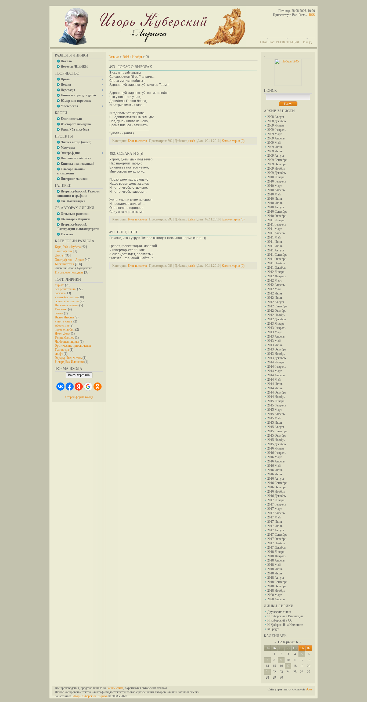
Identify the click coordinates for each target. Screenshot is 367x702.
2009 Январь (275, 125)
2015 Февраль (276, 405)
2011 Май (273, 237)
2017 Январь (275, 500)
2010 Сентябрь (277, 211)
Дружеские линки (279, 612)
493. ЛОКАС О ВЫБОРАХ (130, 67)
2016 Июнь (274, 470)
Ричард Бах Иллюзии (69, 362)
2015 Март (274, 410)
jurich (191, 141)
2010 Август (275, 207)
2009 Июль (274, 151)
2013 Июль (274, 345)
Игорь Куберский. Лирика (90, 696)
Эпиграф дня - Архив (69, 260)
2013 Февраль (276, 328)
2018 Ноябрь (276, 590)
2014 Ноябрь (276, 397)
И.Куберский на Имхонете (285, 625)
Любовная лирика (67, 341)
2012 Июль (274, 298)
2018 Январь (275, 552)
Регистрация (287, 42)
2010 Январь (275, 177)
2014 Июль (274, 388)
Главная (267, 42)
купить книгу (64, 321)
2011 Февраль (276, 224)
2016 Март (274, 457)
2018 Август (275, 578)
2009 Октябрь (276, 164)
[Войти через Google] (88, 386)
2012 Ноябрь (276, 315)
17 (288, 666)
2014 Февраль (276, 366)
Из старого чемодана (69, 272)
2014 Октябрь (276, 392)
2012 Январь (275, 272)
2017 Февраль (276, 504)
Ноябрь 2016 (288, 642)
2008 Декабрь (276, 121)
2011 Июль (274, 246)
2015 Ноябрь (276, 440)
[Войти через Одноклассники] (97, 386)
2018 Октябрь (276, 586)
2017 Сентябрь (277, 534)
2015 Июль (274, 422)
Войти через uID (79, 375)
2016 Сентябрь (277, 483)
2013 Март (274, 332)
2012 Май (273, 289)
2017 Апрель (276, 513)
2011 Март (274, 229)
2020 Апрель (276, 599)
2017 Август (275, 530)
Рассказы (61, 309)
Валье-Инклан (64, 317)
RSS (312, 15)
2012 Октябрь (276, 311)
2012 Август (275, 302)
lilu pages (273, 629)
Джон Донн (62, 333)
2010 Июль (274, 203)
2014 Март (274, 371)
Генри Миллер (64, 337)
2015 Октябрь (276, 435)
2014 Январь (275, 362)
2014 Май (273, 379)
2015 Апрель (276, 414)
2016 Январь (275, 448)
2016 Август (275, 478)
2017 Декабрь (276, 547)
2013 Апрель (276, 336)
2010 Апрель (276, 190)
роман (59, 313)
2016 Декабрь (276, 496)
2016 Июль (274, 474)
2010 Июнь (274, 199)
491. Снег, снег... (125, 232)
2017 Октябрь (276, 539)
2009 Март (274, 134)
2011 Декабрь (276, 267)
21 (267, 672)
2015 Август (275, 427)
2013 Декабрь (276, 358)
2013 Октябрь (276, 349)
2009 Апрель (276, 138)
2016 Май (273, 466)
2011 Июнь (274, 242)
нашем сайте (115, 688)
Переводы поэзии (66, 305)
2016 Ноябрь (276, 491)
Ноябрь (137, 57)
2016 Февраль (276, 453)
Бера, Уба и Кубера (68, 247)
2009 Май (273, 143)
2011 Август (275, 250)
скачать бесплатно (67, 301)
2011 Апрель (276, 233)
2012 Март (274, 280)
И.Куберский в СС (279, 620)
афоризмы (62, 325)
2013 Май (273, 341)
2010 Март (274, 186)
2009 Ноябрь (276, 168)
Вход (307, 42)
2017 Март (274, 509)
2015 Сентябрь (277, 431)
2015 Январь (275, 401)
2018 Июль (274, 573)
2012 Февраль (276, 276)
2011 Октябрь (276, 259)
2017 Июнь (274, 522)
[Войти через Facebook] (70, 386)
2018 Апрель (276, 560)
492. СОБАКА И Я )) (126, 154)
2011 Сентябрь (277, 255)
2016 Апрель (276, 461)
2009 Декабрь (276, 173)
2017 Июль (274, 526)
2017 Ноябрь (276, 543)
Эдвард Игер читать (68, 358)
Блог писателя (64, 264)
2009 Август (275, 155)
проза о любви (64, 329)
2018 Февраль (276, 556)
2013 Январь (275, 323)
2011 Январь (275, 220)
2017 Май (273, 517)
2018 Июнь (274, 569)
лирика (59, 285)
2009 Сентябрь (277, 160)
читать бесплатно (66, 297)
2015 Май (273, 418)
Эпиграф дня (64, 251)
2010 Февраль (276, 181)
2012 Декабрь (276, 319)
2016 (126, 57)
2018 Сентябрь (277, 582)
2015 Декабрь (276, 444)
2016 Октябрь (276, 487)
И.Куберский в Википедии (285, 616)
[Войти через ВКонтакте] (60, 386)
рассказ (60, 293)
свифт (59, 354)
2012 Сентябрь (277, 306)
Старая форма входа (79, 397)
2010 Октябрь (276, 216)
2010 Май (273, 194)
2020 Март (274, 595)
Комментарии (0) (233, 141)
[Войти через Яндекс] (79, 386)
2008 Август (275, 117)
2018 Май (273, 565)
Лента (59, 255)
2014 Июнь (274, 384)
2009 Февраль (276, 130)
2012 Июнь (274, 293)
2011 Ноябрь (276, 263)
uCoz (308, 689)
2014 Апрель (276, 375)
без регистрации (65, 289)
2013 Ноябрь (276, 354)
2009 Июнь (274, 147)
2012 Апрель (276, 285)
